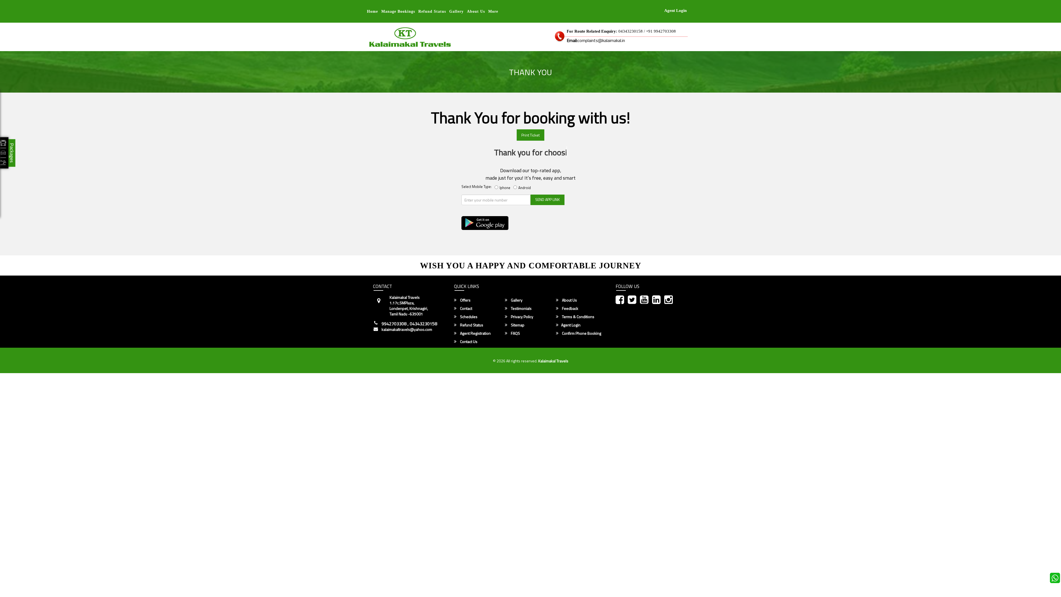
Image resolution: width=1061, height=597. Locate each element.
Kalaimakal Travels (553, 361)
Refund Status (471, 325)
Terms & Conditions (577, 317)
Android (525, 187)
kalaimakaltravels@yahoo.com (407, 329)
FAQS (515, 333)
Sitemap (517, 325)
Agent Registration (475, 333)
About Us (476, 11)
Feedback (569, 308)
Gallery (456, 11)
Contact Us (468, 341)
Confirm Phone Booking (581, 333)
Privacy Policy (521, 317)
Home (372, 11)
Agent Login (675, 10)
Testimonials (521, 308)
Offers (465, 300)
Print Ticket (530, 135)
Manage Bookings (398, 11)
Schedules (468, 317)
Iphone (506, 187)
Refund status (432, 11)
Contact (465, 308)
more (493, 11)
